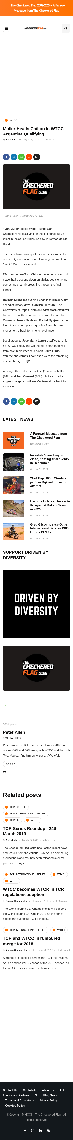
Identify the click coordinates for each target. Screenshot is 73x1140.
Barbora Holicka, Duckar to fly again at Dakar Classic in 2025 (50, 505)
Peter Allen (11, 139)
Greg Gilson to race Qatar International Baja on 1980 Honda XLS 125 (49, 528)
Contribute (30, 1090)
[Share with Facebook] (6, 157)
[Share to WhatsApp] (21, 157)
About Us (48, 1090)
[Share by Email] (36, 157)
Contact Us (10, 1090)
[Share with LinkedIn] (14, 157)
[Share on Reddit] (29, 157)
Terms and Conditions (19, 1100)
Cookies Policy (15, 1105)
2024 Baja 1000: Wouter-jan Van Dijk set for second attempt (49, 482)
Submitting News (46, 1095)
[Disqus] (36, 1027)
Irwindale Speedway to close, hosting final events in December (49, 459)
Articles (10, 764)
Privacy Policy (48, 1100)
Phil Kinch (11, 840)
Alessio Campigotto (16, 901)
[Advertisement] (36, 71)
